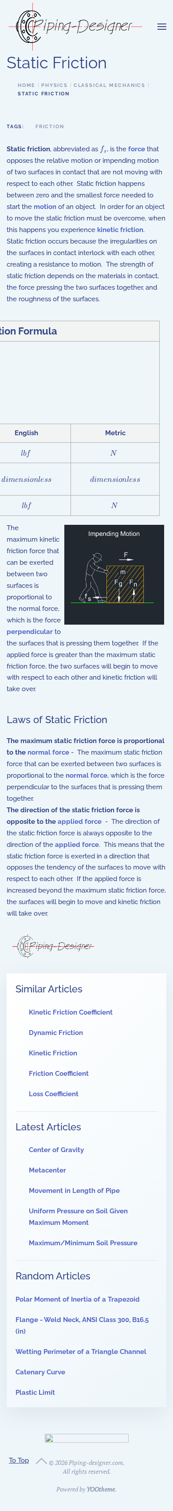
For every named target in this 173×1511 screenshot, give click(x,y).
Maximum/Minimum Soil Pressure (83, 1243)
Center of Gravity (56, 1150)
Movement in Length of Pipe (74, 1191)
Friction (49, 127)
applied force (80, 822)
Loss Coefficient (54, 1094)
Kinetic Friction (53, 1053)
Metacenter (47, 1170)
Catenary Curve (40, 1372)
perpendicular (30, 632)
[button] (161, 26)
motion (45, 207)
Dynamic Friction (56, 1033)
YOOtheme (100, 1489)
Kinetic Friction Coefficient (71, 1012)
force (136, 149)
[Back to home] (75, 26)
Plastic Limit (35, 1393)
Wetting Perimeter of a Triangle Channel (81, 1352)
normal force (48, 752)
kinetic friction (120, 230)
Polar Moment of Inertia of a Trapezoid (78, 1299)
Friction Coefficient (59, 1074)
